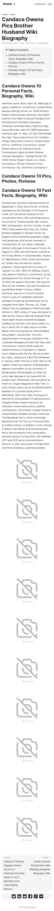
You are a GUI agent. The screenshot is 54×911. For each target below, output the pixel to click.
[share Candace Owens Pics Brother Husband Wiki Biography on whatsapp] (36, 896)
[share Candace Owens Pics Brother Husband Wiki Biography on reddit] (25, 896)
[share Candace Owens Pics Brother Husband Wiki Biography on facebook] (30, 896)
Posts (12, 14)
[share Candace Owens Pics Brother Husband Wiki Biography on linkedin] (19, 896)
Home (7, 4)
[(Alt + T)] (14, 4)
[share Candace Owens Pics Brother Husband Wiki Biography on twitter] (14, 896)
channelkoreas (30, 907)
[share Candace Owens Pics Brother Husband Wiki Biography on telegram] (41, 896)
